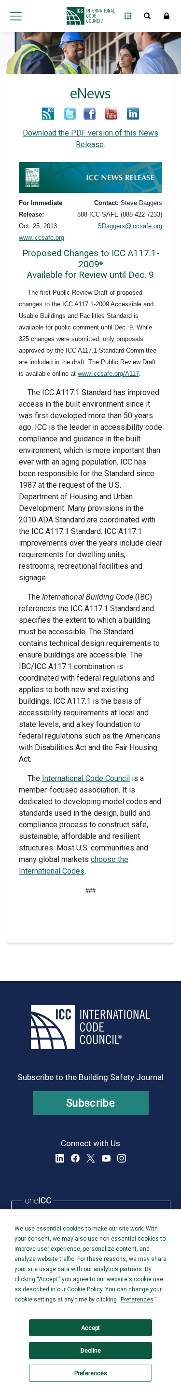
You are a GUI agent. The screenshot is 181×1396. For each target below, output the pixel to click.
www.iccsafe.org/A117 (108, 373)
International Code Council (86, 778)
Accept (90, 1328)
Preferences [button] (137, 1299)
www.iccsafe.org (41, 237)
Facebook (75, 1158)
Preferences (90, 1373)
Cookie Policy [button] (84, 1289)
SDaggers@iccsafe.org (129, 226)
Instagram (121, 1158)
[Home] (88, 16)
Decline (91, 1350)
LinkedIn (60, 1158)
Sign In (166, 16)
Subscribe (90, 1103)
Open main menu (15, 16)
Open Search (147, 16)
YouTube (106, 1158)
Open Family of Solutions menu (128, 16)
